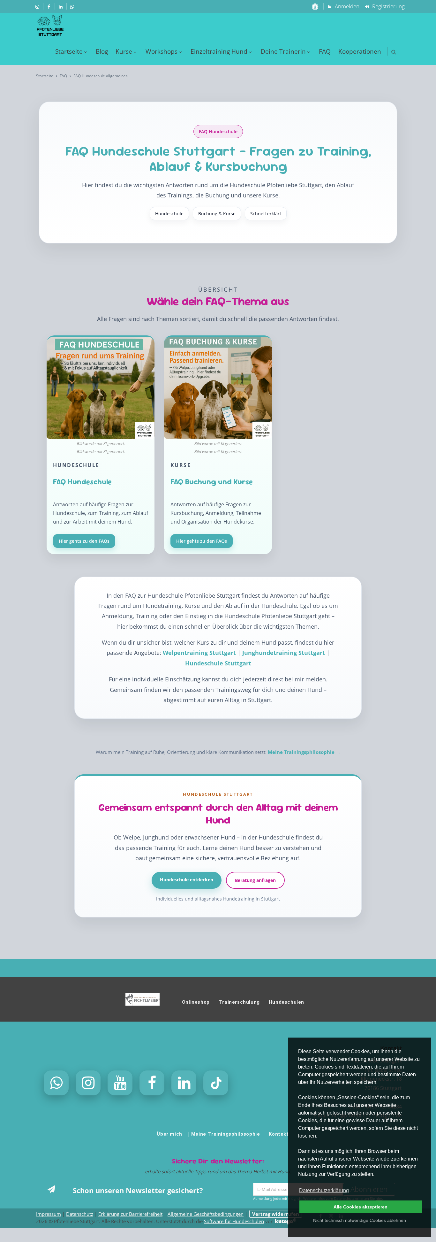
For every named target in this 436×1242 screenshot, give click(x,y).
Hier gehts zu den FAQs (84, 541)
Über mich (169, 1134)
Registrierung (388, 6)
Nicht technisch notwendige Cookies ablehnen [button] (359, 1220)
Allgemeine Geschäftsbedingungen (206, 1214)
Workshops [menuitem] (161, 51)
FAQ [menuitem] (325, 51)
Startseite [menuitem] (69, 51)
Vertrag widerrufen (275, 1214)
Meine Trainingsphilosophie (225, 1134)
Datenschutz (79, 1214)
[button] (393, 52)
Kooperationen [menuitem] (359, 51)
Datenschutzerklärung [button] (324, 1190)
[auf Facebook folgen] (49, 6)
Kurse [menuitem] (124, 51)
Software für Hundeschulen (234, 1221)
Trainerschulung (239, 1002)
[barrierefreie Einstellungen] (315, 6)
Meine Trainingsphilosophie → (304, 752)
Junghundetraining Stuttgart (284, 652)
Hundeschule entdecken (186, 879)
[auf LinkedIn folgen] (61, 6)
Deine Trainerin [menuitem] (283, 51)
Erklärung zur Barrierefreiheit (130, 1214)
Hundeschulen (286, 1002)
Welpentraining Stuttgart (200, 652)
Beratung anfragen (255, 880)
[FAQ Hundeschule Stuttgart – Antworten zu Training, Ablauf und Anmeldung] (100, 392)
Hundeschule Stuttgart (218, 663)
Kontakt (279, 1134)
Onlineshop (196, 1002)
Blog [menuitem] (102, 51)
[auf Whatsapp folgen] (73, 6)
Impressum (48, 1214)
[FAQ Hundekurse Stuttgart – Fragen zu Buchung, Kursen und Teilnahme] (218, 392)
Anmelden (346, 6)
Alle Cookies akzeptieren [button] (360, 1206)
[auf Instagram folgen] (37, 6)
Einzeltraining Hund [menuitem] (219, 51)
